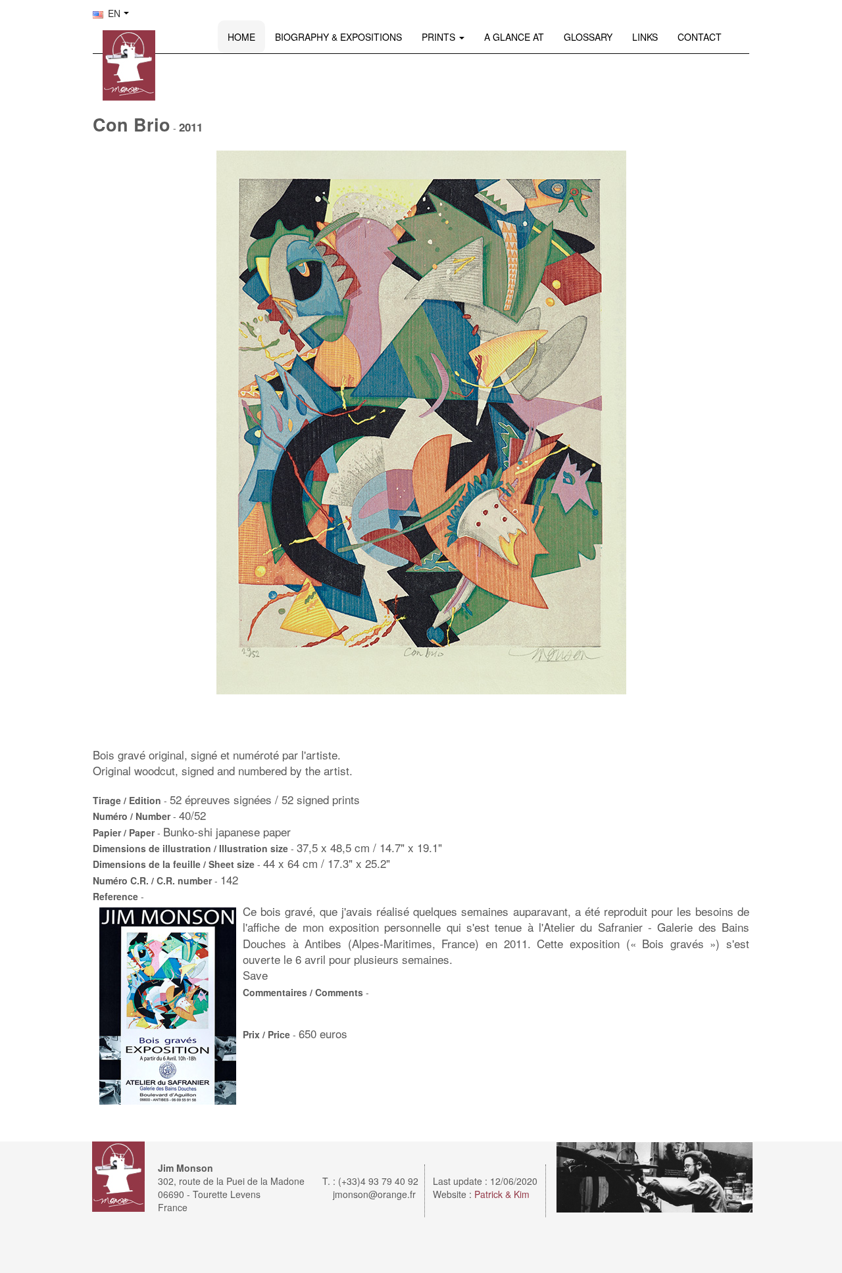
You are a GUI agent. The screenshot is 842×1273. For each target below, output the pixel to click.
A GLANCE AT (514, 36)
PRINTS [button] (440, 36)
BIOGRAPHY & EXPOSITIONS (338, 36)
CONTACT (700, 36)
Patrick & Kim (502, 1194)
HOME (241, 36)
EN (112, 13)
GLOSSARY (588, 36)
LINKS (645, 36)
